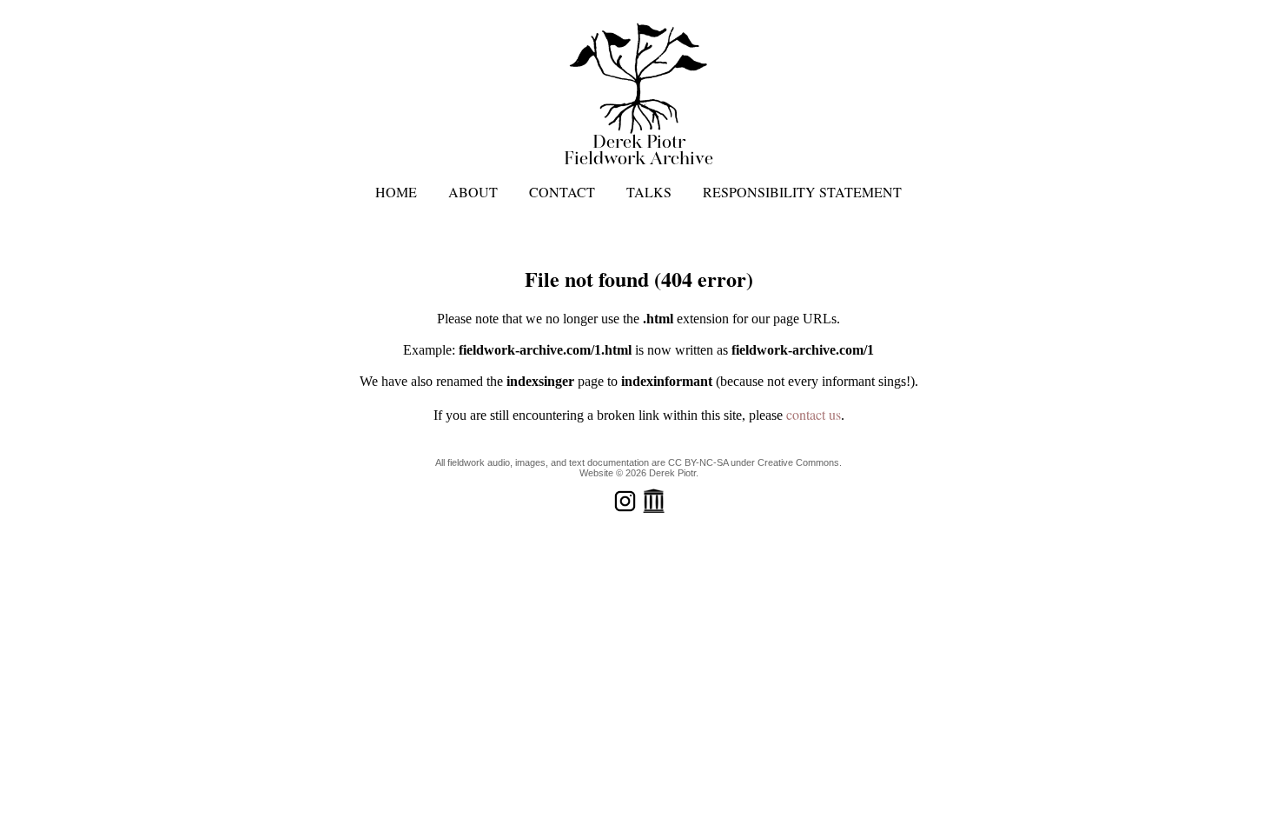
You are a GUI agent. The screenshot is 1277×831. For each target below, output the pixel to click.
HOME (396, 192)
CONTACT (562, 192)
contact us (813, 414)
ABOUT (473, 192)
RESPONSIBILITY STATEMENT (802, 192)
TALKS (649, 192)
